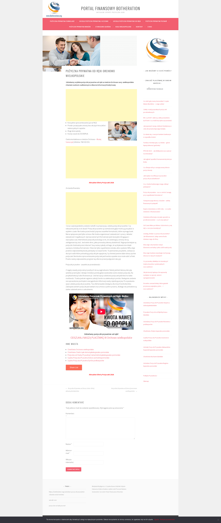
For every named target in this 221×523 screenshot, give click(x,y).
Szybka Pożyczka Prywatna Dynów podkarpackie (86, 360)
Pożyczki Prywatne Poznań (156, 21)
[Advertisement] (101, 105)
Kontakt (139, 27)
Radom (124, 489)
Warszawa (113, 492)
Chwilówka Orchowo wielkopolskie (81, 349)
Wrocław (120, 492)
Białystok (95, 486)
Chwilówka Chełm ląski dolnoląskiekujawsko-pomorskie (88, 352)
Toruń (108, 492)
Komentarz (69, 414)
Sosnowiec (95, 492)
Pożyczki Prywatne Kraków (80, 27)
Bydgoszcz (102, 486)
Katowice (95, 489)
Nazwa (69, 444)
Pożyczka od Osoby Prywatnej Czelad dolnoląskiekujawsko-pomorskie (94, 355)
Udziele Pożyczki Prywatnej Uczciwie (93, 21)
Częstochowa (110, 486)
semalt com (53, 500)
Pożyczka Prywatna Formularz (62, 21)
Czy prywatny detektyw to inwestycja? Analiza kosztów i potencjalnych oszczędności (155, 264)
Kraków (105, 489)
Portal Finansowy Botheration (110, 8)
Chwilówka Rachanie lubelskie (153, 357)
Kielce (101, 489)
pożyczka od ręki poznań (57, 506)
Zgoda (156, 519)
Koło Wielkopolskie (123, 27)
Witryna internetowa (69, 460)
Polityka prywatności (167, 519)
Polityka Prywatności (150, 376)
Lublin (110, 489)
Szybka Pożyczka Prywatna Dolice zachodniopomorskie (88, 358)
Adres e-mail (69, 451)
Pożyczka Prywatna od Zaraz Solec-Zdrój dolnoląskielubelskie (80, 390)
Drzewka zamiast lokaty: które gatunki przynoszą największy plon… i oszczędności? (155, 286)
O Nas (150, 27)
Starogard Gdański (103, 27)
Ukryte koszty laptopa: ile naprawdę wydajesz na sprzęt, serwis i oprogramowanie (155, 275)
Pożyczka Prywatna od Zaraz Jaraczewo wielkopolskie (124, 390)
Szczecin (103, 492)
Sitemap (146, 381)
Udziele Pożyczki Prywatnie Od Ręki (127, 21)
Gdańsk (117, 486)
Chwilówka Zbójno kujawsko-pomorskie (156, 331)
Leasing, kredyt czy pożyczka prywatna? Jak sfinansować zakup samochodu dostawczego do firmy (156, 236)
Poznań (118, 489)
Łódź (114, 489)
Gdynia (123, 486)
